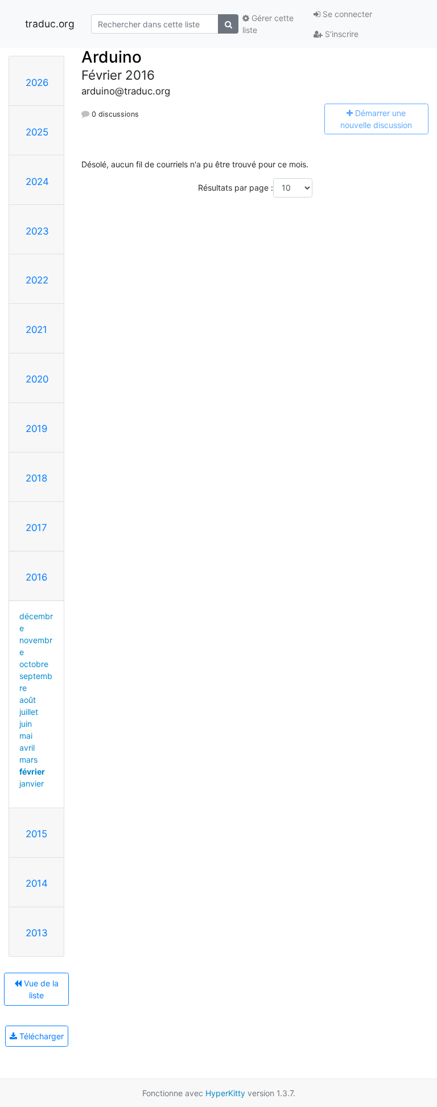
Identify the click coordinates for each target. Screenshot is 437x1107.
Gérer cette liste (268, 24)
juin (25, 724)
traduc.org (50, 24)
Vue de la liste (40, 989)
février (32, 771)
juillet (28, 712)
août (27, 700)
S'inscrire (340, 34)
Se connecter (346, 14)
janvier (31, 783)
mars (28, 759)
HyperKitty (225, 1093)
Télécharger (40, 1036)
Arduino (111, 57)
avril (27, 747)
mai (25, 735)
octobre (33, 664)
